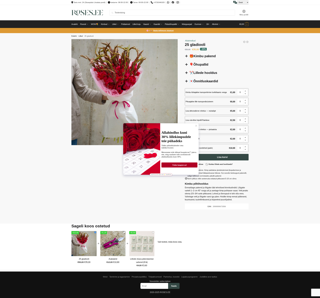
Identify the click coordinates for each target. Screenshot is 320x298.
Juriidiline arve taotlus (208, 277)
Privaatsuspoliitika (139, 277)
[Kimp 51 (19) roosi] (247, 42)
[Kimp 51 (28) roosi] (244, 42)
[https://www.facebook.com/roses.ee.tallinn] (173, 2)
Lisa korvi (222, 157)
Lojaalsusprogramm (189, 277)
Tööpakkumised (155, 277)
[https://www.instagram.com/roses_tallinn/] (178, 2)
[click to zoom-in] (124, 92)
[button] (245, 91)
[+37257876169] (168, 2)
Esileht (74, 36)
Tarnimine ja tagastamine (119, 277)
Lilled (81, 36)
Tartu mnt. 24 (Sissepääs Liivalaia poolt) (89, 2)
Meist (105, 277)
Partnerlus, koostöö (171, 277)
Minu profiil (244, 15)
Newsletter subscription (160, 281)
